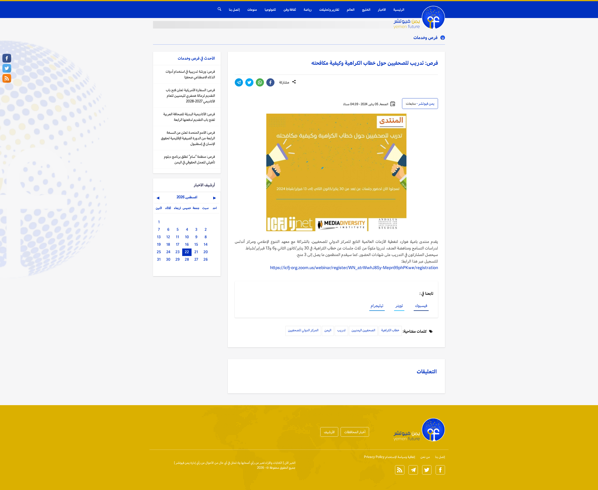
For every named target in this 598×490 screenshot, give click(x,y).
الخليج (366, 9)
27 (196, 259)
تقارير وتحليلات (329, 9)
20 (205, 252)
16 (187, 244)
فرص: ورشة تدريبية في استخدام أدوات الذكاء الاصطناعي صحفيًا (190, 74)
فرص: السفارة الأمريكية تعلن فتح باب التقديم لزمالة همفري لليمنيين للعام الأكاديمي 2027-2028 (190, 95)
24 (168, 252)
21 (196, 252)
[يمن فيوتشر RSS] (6, 78)
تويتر (399, 305)
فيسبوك (421, 305)
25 (159, 252)
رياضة (308, 9)
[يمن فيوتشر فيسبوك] (6, 58)
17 (177, 244)
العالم (350, 9)
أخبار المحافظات (354, 432)
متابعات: (411, 104)
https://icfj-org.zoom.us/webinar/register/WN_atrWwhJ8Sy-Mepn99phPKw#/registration (354, 267)
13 (159, 237)
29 (177, 259)
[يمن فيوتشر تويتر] (6, 68)
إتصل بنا (234, 9)
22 (187, 252)
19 (159, 244)
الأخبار (382, 9)
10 (187, 237)
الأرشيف (329, 432)
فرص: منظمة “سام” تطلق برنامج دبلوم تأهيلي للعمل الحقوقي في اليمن (189, 159)
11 (177, 237)
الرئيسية (398, 9)
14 (205, 244)
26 (205, 259)
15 (196, 244)
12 (168, 237)
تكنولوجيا (270, 9)
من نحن (425, 457)
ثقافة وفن (290, 9)
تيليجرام (377, 305)
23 (177, 252)
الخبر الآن (290, 463)
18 (168, 244)
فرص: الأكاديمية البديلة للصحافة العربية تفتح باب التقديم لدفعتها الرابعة (189, 117)
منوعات (252, 9)
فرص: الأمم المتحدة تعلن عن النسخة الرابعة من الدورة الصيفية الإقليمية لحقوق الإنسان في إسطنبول (188, 138)
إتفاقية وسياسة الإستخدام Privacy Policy (389, 457)
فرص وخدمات (425, 37)
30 (168, 259)
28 (187, 259)
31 (159, 259)
